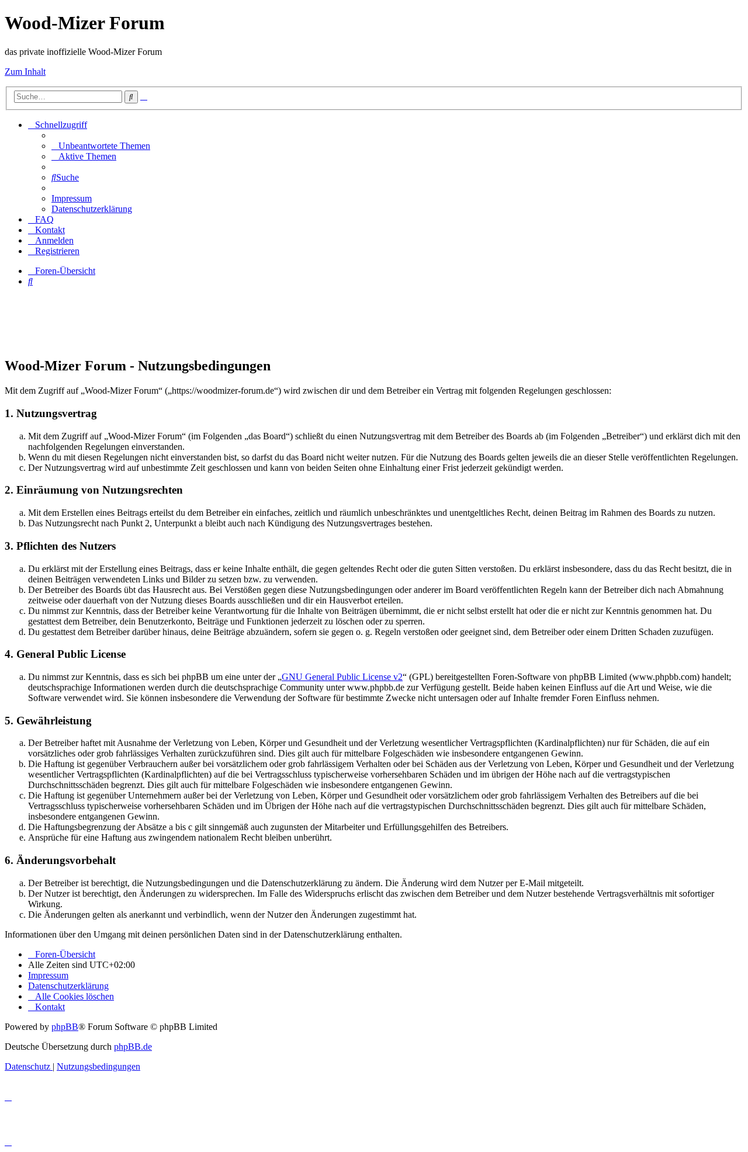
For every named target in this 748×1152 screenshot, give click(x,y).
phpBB (64, 1027)
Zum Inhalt (25, 72)
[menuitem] (100, 146)
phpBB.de (133, 1047)
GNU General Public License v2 (342, 677)
